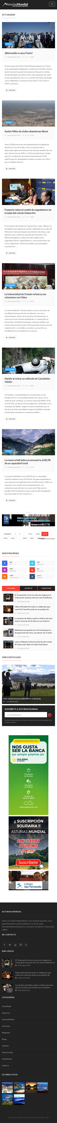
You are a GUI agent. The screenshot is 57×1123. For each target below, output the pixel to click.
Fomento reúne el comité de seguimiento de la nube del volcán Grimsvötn (28, 211)
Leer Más (11, 90)
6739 (45, 534)
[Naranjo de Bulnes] (7, 1087)
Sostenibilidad (8, 1019)
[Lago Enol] (31, 1087)
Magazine (6, 1033)
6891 (32, 538)
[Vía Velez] (42, 1087)
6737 (30, 534)
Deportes (6, 1013)
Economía (6, 1026)
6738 (38, 534)
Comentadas (46, 588)
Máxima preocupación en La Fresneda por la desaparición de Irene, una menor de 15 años (33, 631)
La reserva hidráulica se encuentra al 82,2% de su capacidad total (28, 462)
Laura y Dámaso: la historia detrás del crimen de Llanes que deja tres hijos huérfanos (33, 643)
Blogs (4, 1039)
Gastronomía (7, 1052)
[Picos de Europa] (19, 1099)
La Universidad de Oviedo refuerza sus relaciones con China (25, 296)
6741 (13, 538)
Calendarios (7, 1059)
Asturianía (10, 285)
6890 (25, 538)
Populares (11, 588)
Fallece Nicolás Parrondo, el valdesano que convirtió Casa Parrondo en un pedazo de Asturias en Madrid (32, 609)
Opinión (5, 1046)
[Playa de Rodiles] (19, 1087)
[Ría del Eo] (7, 1099)
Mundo (9, 44)
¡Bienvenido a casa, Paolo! (19, 53)
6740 (5, 538)
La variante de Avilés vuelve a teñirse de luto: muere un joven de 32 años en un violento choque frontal (33, 621)
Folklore (5, 1066)
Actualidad (6, 1006)
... (24, 534)
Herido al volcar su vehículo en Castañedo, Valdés (27, 380)
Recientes (28, 588)
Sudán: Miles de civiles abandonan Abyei (26, 131)
